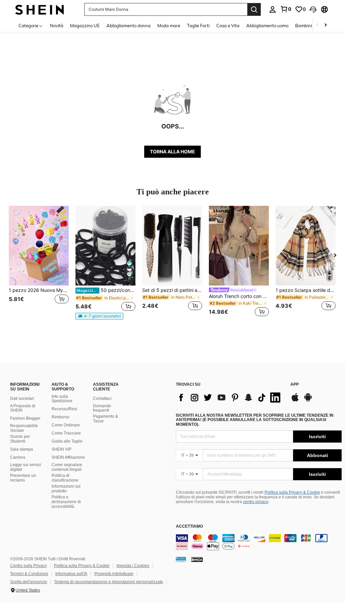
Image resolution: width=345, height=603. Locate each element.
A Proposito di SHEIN (22, 408)
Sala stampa (21, 449)
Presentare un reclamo (23, 478)
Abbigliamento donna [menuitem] (128, 25)
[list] (230, 397)
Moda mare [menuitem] (168, 25)
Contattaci (102, 398)
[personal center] (273, 9)
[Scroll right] (325, 25)
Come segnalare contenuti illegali (67, 467)
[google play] (308, 400)
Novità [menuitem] (56, 25)
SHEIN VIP (61, 449)
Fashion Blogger (25, 418)
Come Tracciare (66, 433)
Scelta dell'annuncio (28, 581)
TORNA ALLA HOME (172, 151)
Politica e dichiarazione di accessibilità (66, 502)
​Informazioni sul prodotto (66, 488)
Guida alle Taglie (67, 441)
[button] (313, 9)
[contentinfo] (259, 542)
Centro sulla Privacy (28, 565)
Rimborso (60, 417)
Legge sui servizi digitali (25, 467)
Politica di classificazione (65, 478)
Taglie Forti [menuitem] (198, 25)
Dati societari (22, 398)
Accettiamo (189, 526)
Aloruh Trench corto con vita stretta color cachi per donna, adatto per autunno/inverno (239, 296)
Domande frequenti (102, 408)
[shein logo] (39, 9)
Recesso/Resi (64, 409)
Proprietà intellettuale (113, 573)
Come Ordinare (66, 425)
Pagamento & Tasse (105, 418)
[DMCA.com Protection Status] (197, 559)
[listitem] (39, 262)
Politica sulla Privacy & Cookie (292, 492)
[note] (99, 316)
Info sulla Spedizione (62, 399)
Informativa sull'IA (71, 573)
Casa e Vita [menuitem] (228, 25)
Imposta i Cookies (133, 565)
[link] (285, 9)
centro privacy (255, 501)
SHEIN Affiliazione (68, 457)
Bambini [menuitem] (303, 25)
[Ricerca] (254, 9)
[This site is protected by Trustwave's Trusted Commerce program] (181, 559)
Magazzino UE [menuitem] (85, 25)
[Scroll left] (317, 25)
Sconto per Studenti (20, 439)
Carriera (17, 457)
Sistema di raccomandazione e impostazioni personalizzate (108, 581)
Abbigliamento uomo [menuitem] (267, 25)
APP (294, 384)
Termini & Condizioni (29, 573)
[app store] (295, 400)
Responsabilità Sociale (24, 428)
